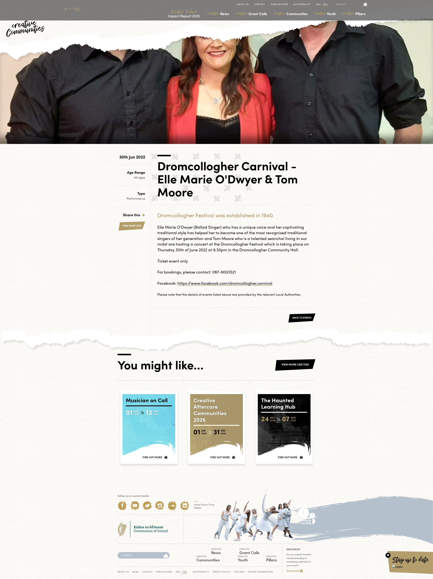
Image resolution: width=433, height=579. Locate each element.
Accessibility (302, 4)
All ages (139, 177)
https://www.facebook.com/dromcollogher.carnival (224, 283)
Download (293, 571)
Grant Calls (251, 13)
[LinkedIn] (185, 505)
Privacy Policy (222, 572)
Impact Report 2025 (184, 13)
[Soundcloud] (172, 505)
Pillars (354, 13)
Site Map (239, 572)
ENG (325, 4)
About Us (243, 4)
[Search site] (365, 4)
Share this (131, 214)
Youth (325, 13)
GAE (318, 4)
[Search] (165, 556)
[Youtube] (135, 505)
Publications (279, 4)
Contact (259, 4)
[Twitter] (147, 505)
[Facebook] (122, 505)
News (218, 13)
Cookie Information (260, 572)
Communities (291, 13)
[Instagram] (160, 505)
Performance (136, 198)
